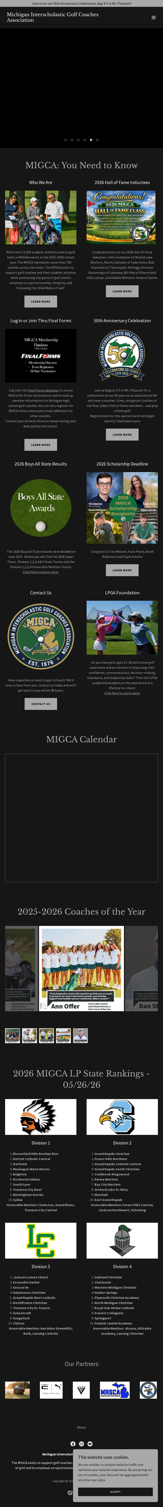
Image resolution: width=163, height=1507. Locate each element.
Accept (115, 1491)
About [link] (81, 1427)
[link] (58, 20)
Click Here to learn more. (41, 572)
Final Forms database (43, 390)
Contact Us (40, 704)
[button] (153, 17)
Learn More (40, 301)
